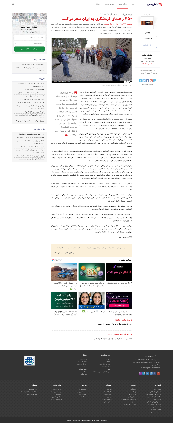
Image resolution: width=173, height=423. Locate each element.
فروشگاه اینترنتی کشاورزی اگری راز (34, 89)
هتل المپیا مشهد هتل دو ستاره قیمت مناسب (31, 159)
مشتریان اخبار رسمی (105, 364)
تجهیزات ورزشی (82, 394)
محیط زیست (132, 402)
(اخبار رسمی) (109, 24)
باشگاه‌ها (83, 397)
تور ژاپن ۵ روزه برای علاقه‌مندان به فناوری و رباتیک (29, 156)
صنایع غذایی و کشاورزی (154, 404)
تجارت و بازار (157, 389)
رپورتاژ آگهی (83, 374)
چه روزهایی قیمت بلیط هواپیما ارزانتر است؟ (31, 134)
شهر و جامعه (132, 394)
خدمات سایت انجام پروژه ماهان (35, 96)
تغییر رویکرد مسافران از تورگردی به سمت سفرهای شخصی (29, 69)
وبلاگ (98, 4)
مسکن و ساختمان (156, 412)
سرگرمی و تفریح (57, 397)
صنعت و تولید (157, 399)
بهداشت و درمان (131, 392)
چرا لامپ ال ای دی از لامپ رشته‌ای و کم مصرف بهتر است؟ (29, 116)
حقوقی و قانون (132, 397)
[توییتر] (151, 373)
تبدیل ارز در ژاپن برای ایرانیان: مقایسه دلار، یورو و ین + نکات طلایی (30, 142)
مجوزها (109, 361)
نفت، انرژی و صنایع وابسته (153, 394)
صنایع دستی (107, 402)
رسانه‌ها (109, 389)
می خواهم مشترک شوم (29, 49)
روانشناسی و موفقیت (55, 392)
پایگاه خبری (123, 4)
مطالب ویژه (83, 372)
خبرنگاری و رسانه (81, 364)
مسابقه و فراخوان (32, 394)
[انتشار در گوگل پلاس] (151, 80)
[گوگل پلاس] (158, 373)
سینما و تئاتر (107, 394)
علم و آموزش (132, 389)
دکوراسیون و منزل (56, 399)
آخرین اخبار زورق (40, 59)
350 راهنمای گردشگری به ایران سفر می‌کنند (31, 64)
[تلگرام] (143, 373)
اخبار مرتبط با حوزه (39, 129)
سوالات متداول (106, 367)
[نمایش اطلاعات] (147, 64)
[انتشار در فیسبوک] (147, 80)
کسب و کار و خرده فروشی (154, 402)
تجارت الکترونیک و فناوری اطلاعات (151, 397)
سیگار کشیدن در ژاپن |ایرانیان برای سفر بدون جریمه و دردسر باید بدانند (29, 151)
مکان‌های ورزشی (81, 392)
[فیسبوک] (154, 373)
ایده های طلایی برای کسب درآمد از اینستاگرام (31, 93)
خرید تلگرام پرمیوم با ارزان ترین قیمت (33, 112)
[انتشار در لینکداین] (154, 80)
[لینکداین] (147, 373)
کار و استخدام (157, 407)
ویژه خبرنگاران (82, 369)
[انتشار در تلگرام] (140, 80)
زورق (147, 32)
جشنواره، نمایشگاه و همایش (103, 338)
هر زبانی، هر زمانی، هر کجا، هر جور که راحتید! (31, 102)
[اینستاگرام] (140, 373)
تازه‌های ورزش (82, 389)
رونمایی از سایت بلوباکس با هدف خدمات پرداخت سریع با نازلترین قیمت (30, 107)
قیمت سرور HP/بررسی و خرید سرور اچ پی (32, 99)
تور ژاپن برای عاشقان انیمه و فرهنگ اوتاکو (32, 147)
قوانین (109, 369)
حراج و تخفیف (32, 389)
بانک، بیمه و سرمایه (155, 409)
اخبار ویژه (42, 78)
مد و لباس (59, 394)
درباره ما (108, 359)
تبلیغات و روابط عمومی (129, 404)
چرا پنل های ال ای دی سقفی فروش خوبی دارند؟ (30, 121)
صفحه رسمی (146, 39)
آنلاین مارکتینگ (82, 361)
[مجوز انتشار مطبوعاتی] (29, 361)
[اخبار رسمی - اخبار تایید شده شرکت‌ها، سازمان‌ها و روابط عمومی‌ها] (154, 4)
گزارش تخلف (58, 252)
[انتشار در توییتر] (144, 80)
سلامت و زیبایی (57, 389)
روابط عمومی (82, 359)
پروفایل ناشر (69, 252)
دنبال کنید (146, 45)
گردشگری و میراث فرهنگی (123, 338)
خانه (133, 4)
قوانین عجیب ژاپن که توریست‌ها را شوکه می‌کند (30, 137)
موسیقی (109, 397)
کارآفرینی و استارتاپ (155, 392)
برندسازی (83, 367)
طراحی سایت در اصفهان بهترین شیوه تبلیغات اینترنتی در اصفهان (31, 85)
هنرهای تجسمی (106, 399)
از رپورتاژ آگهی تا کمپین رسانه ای (101, 372)
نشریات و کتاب (107, 392)
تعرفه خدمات (109, 4)
